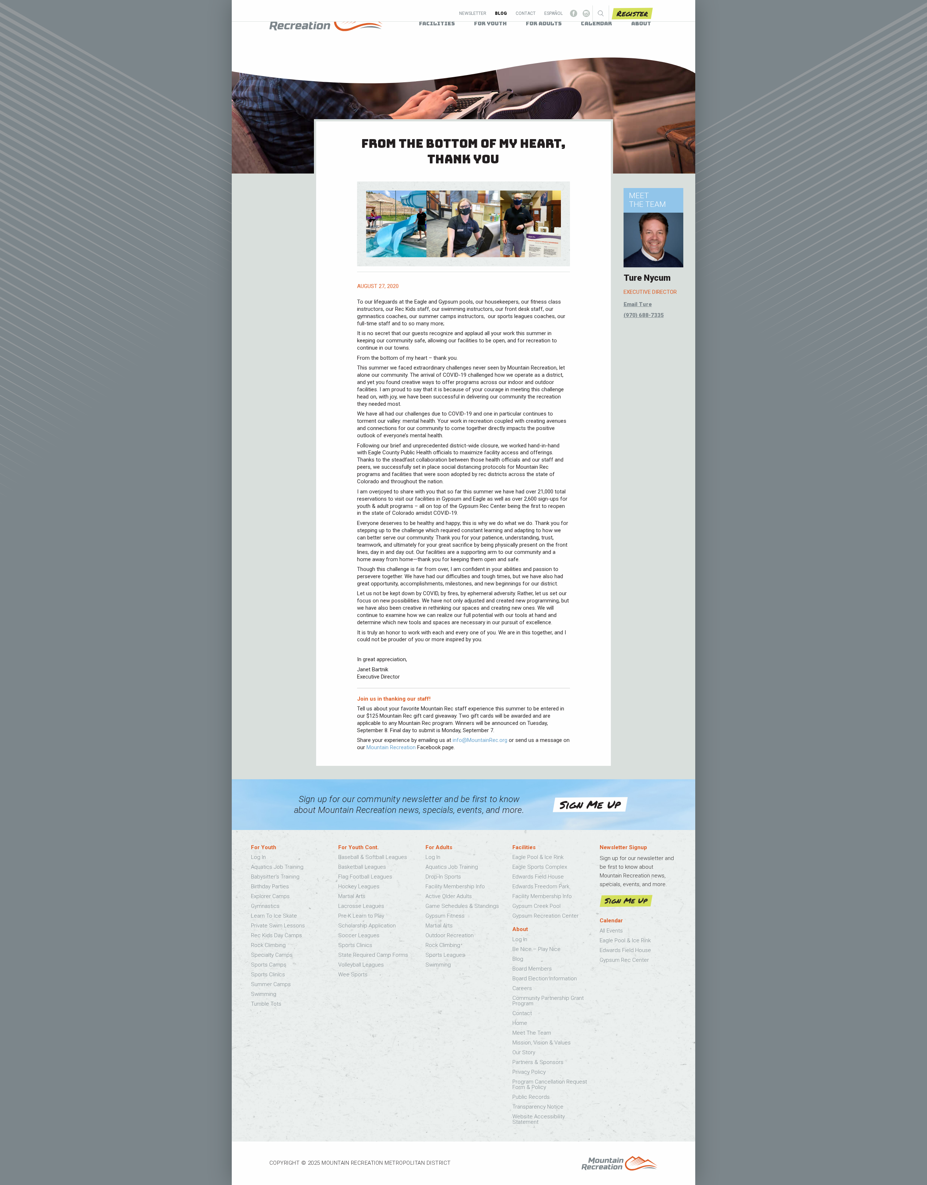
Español (553, 13)
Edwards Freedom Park (540, 886)
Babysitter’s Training (275, 876)
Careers (522, 988)
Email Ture (638, 304)
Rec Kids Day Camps (276, 935)
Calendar (611, 921)
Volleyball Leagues (361, 964)
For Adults (438, 847)
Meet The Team (531, 1033)
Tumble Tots (266, 1004)
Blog (501, 13)
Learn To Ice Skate (274, 916)
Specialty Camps (272, 955)
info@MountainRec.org (480, 740)
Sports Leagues (445, 955)
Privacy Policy (529, 1072)
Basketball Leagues (362, 867)
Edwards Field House (538, 876)
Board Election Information (544, 978)
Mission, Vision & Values (541, 1042)
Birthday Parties (270, 886)
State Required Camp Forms (373, 955)
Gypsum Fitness (445, 916)
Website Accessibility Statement (538, 1119)
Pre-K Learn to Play (361, 916)
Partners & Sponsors (537, 1062)
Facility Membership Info (455, 886)
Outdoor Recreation (449, 935)
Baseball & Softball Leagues (372, 857)
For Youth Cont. (358, 847)
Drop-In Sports (443, 876)
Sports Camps (268, 964)
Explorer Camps (270, 896)
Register (632, 13)
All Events (611, 930)
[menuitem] (436, 23)
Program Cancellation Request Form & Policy (549, 1084)
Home (519, 1023)
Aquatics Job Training (277, 867)
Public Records (531, 1097)
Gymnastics (265, 906)
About (641, 23)
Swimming (263, 994)
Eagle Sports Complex (539, 867)
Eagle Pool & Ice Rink (537, 857)
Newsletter (472, 13)
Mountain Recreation (391, 747)
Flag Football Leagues (365, 876)
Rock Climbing (268, 945)
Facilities (524, 847)
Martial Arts (351, 896)
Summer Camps (271, 984)
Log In (258, 857)
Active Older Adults (448, 896)
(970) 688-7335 (644, 315)
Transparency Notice (537, 1106)
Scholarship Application (367, 925)
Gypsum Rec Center (624, 960)
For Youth (263, 847)
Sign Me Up (590, 804)
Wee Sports (353, 974)
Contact (526, 13)
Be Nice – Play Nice (536, 949)
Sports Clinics (268, 974)
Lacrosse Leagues (361, 906)
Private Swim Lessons (278, 925)
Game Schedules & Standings (462, 906)
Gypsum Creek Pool (536, 906)
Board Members (532, 968)
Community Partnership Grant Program (548, 1001)
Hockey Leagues (358, 886)
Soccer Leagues (358, 935)
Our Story (523, 1052)
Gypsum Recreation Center (545, 916)
